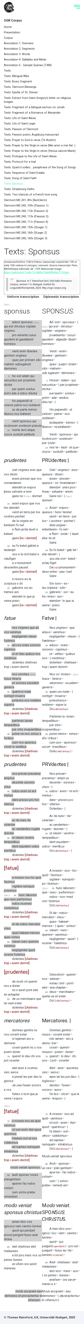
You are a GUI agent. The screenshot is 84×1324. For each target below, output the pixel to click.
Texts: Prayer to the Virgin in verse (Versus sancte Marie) (40, 151)
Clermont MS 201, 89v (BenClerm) (25, 200)
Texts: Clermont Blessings (20, 87)
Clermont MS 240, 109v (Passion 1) (26, 205)
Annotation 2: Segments (19, 48)
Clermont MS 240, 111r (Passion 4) (26, 222)
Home (8, 27)
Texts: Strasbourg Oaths (19, 189)
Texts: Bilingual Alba (16, 76)
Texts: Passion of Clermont (21, 129)
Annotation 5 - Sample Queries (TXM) (28, 65)
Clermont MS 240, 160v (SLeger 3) (25, 238)
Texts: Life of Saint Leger (20, 123)
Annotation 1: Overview (18, 43)
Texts (7, 70)
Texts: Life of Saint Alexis (20, 118)
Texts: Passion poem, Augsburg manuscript (31, 134)
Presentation (12, 32)
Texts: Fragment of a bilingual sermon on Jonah (34, 107)
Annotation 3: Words (17, 54)
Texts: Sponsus (13, 183)
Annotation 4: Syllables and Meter (25, 59)
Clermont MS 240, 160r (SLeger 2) (25, 232)
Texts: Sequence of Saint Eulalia (24, 172)
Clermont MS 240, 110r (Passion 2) (26, 211)
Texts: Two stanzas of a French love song (30, 194)
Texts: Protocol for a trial (20, 161)
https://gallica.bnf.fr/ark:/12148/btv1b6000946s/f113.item (36, 272)
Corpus (8, 38)
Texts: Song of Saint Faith (20, 178)
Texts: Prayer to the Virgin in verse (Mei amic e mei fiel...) (39, 145)
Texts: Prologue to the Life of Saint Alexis (30, 156)
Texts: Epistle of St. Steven (21, 92)
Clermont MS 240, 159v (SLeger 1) (25, 227)
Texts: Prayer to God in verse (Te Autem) (30, 140)
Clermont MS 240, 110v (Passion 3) (26, 216)
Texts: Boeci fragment (18, 81)
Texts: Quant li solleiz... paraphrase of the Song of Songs (40, 167)
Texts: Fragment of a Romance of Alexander (32, 112)
